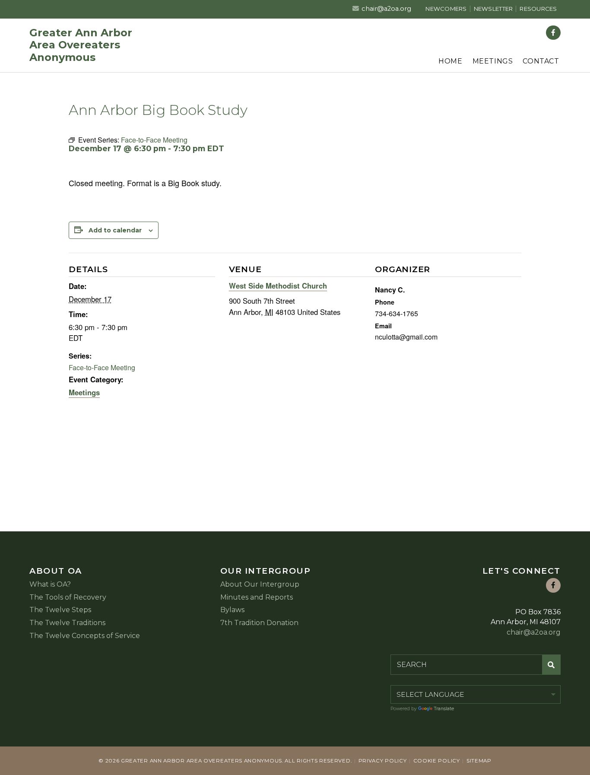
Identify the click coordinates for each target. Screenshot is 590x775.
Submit (551, 664)
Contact (541, 61)
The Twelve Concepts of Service (84, 636)
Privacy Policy (382, 761)
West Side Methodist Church (278, 285)
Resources (538, 8)
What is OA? (50, 584)
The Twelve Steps (60, 610)
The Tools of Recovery (67, 597)
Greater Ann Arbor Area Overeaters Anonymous (80, 45)
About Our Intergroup (259, 584)
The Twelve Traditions (67, 623)
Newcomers (445, 8)
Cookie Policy (436, 761)
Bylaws (232, 610)
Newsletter (493, 8)
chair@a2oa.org (386, 9)
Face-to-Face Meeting (102, 367)
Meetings (493, 61)
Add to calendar (115, 230)
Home (450, 61)
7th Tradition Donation (259, 623)
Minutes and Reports (256, 597)
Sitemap (479, 761)
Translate (444, 708)
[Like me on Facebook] (553, 32)
